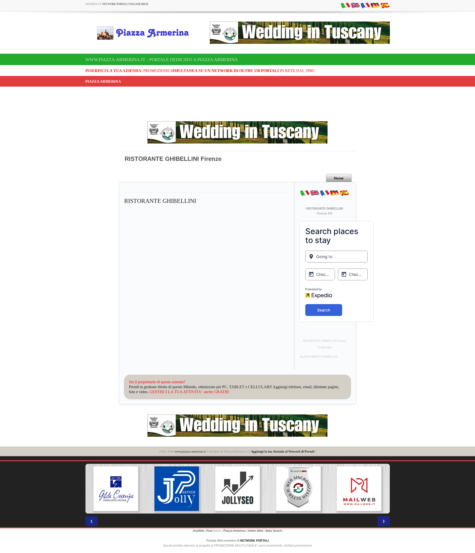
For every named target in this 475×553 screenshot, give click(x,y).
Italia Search (273, 530)
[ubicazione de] (375, 5)
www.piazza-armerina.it (190, 451)
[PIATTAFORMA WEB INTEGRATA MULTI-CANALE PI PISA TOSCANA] (298, 488)
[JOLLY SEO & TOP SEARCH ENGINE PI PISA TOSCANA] (237, 488)
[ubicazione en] (355, 5)
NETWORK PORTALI (254, 540)
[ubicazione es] (385, 5)
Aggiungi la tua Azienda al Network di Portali (282, 451)
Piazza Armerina (234, 530)
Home (339, 178)
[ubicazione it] (345, 5)
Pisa (209, 530)
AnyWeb (198, 530)
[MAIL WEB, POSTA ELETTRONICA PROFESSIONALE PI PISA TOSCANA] (359, 488)
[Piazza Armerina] (144, 33)
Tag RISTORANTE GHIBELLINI (318, 356)
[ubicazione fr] (365, 5)
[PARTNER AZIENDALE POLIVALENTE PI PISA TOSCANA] (176, 488)
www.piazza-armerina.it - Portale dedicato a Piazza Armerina (161, 59)
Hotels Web (255, 530)
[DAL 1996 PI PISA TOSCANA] (116, 488)
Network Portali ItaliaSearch (125, 3)
